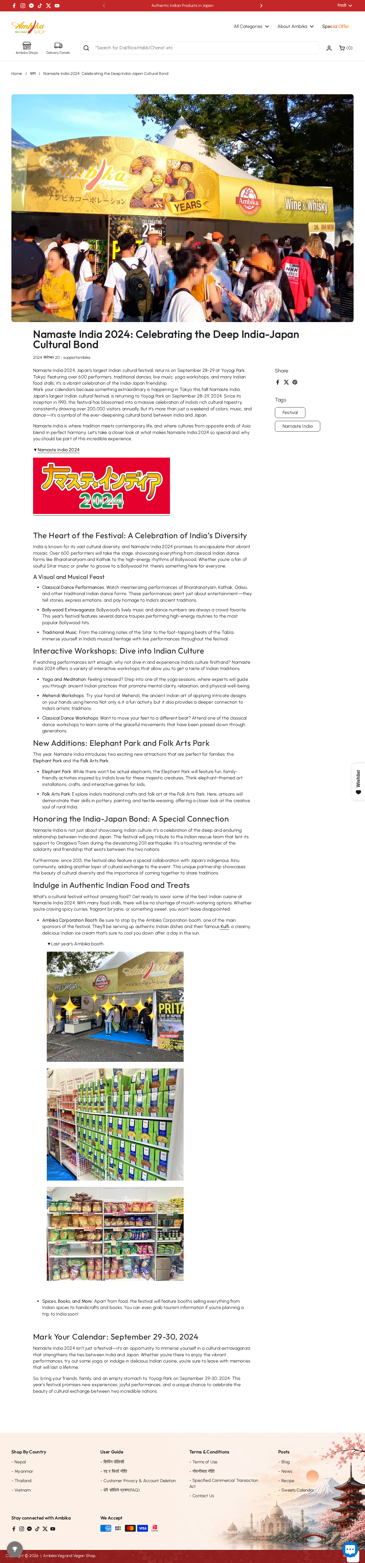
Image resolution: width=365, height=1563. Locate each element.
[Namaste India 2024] (101, 513)
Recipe (286, 1480)
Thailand (21, 1480)
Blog (284, 1461)
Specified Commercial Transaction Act (223, 1483)
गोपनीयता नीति (202, 1471)
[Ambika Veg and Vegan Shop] (28, 27)
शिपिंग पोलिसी (112, 1461)
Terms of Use (203, 1461)
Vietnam (21, 1490)
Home (16, 73)
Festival (290, 412)
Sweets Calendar (296, 1490)
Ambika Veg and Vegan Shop (69, 1555)
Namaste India (298, 426)
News (285, 1471)
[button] (346, 48)
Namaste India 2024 (59, 449)
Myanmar (22, 1471)
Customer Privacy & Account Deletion (138, 1480)
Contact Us (201, 1495)
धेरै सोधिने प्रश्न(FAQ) (120, 1490)
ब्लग (33, 73)
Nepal (18, 1461)
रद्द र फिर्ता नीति (113, 1471)
